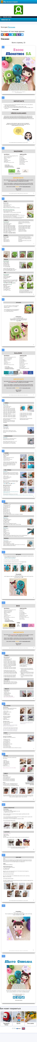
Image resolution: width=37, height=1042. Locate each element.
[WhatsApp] (14, 34)
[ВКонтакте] (2, 34)
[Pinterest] (7, 34)
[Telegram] (12, 34)
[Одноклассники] (4, 34)
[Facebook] (19, 34)
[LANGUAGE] (23, 1028)
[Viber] (17, 34)
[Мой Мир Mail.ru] (9, 34)
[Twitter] (22, 34)
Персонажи (11, 27)
